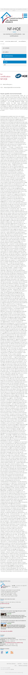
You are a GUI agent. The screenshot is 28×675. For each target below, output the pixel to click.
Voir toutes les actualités (6, 631)
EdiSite (12, 669)
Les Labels (5, 52)
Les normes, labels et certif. (11, 41)
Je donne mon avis (4, 603)
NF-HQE (5, 62)
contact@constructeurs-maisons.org (14, 642)
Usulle (8, 667)
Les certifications (22, 41)
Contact (19, 663)
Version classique (23, 665)
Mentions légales (11, 663)
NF (4, 59)
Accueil (1, 41)
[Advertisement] (12, 4)
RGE (5, 64)
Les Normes (6, 48)
